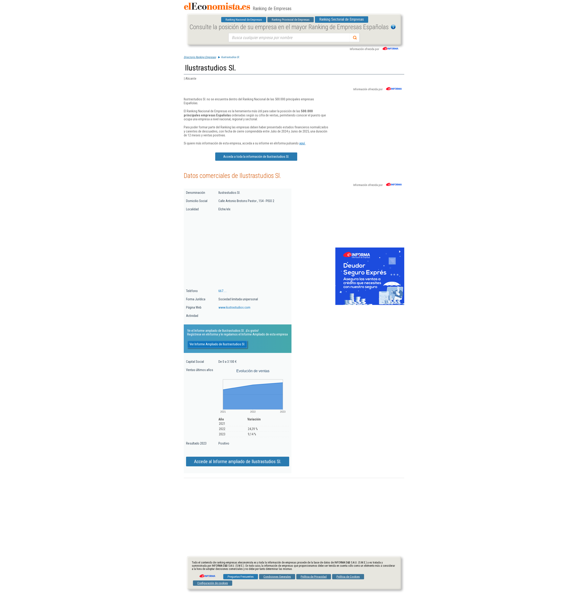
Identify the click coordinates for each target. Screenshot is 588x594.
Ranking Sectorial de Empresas (341, 19)
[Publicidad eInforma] (369, 304)
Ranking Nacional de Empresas (244, 19)
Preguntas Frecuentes (241, 576)
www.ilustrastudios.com (234, 307)
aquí (302, 143)
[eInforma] (207, 574)
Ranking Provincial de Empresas (290, 19)
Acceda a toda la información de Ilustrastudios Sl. (256, 157)
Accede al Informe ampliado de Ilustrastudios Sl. (237, 461)
